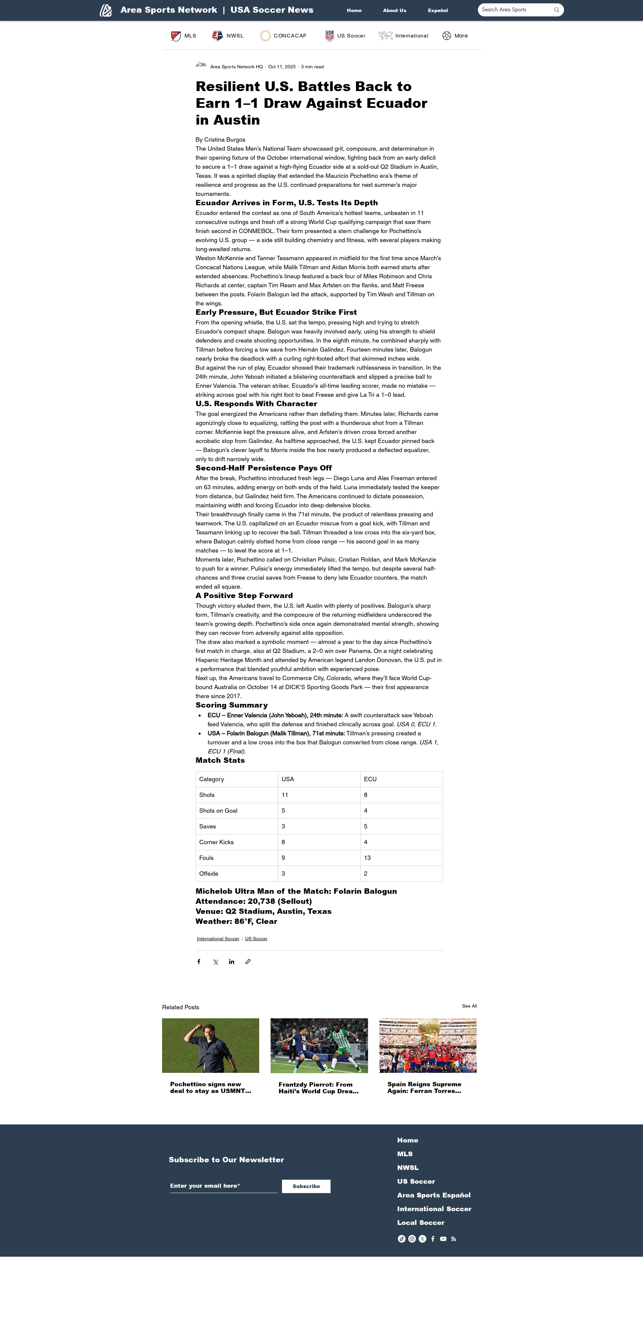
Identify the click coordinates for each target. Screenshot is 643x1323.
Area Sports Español (434, 1195)
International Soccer (218, 938)
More (461, 36)
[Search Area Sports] (556, 9)
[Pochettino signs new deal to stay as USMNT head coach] (211, 1045)
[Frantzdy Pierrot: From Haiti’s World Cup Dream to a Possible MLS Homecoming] (319, 1045)
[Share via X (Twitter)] (215, 961)
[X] (422, 1239)
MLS (405, 1154)
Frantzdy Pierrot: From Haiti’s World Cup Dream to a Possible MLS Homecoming (319, 1088)
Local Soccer (420, 1222)
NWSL (408, 1167)
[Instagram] (412, 1239)
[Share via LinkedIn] (231, 961)
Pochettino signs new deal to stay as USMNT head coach (207, 1087)
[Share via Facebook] (199, 961)
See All (469, 1006)
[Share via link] (248, 961)
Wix (374, 1319)
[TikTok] (402, 1239)
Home (407, 1140)
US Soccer (256, 938)
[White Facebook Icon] (433, 1239)
